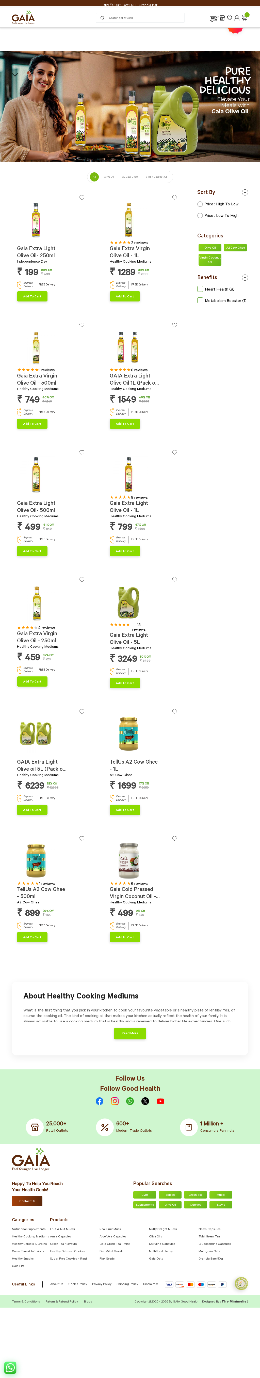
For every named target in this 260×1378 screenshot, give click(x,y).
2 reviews (139, 243)
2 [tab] (21, 237)
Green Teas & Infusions (28, 1251)
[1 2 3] (50, 221)
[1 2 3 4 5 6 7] (143, 348)
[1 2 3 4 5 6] (50, 348)
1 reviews (47, 370)
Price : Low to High (221, 216)
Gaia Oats (156, 1259)
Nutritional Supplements (28, 1229)
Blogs (88, 1302)
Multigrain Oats (209, 1251)
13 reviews (139, 627)
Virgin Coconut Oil (210, 260)
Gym (144, 1195)
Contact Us (27, 1201)
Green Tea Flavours (63, 1244)
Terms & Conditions (26, 1302)
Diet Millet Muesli (111, 1251)
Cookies (195, 1205)
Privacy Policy (101, 1284)
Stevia (221, 1205)
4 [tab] (119, 237)
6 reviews (139, 370)
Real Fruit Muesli (111, 1229)
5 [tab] (122, 237)
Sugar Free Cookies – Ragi (68, 1259)
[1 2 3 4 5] (143, 221)
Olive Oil (210, 248)
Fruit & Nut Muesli (62, 1229)
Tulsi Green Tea (209, 1237)
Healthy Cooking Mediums (30, 1237)
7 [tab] (127, 364)
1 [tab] (18, 237)
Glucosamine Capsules (215, 1244)
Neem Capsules (209, 1229)
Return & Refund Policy (62, 1302)
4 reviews (46, 628)
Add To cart (32, 297)
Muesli (221, 1195)
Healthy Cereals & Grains (29, 1244)
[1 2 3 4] (143, 603)
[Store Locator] (222, 18)
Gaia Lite (18, 1266)
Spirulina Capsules (162, 1244)
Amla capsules (60, 1237)
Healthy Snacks (23, 1259)
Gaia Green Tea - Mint (115, 1244)
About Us (56, 1284)
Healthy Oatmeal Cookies (67, 1251)
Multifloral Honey (161, 1251)
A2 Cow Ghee (235, 248)
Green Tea (196, 1195)
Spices (170, 1195)
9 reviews (139, 498)
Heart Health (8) (220, 289)
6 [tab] (32, 364)
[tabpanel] (50, 220)
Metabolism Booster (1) (226, 301)
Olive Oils (155, 1237)
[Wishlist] (229, 18)
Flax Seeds (107, 1259)
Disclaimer (150, 1284)
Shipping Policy (127, 1284)
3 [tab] (24, 237)
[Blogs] (214, 18)
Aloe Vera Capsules (113, 1237)
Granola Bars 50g (211, 1259)
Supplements (145, 1205)
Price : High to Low (221, 204)
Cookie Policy (77, 1284)
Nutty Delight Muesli (163, 1229)
